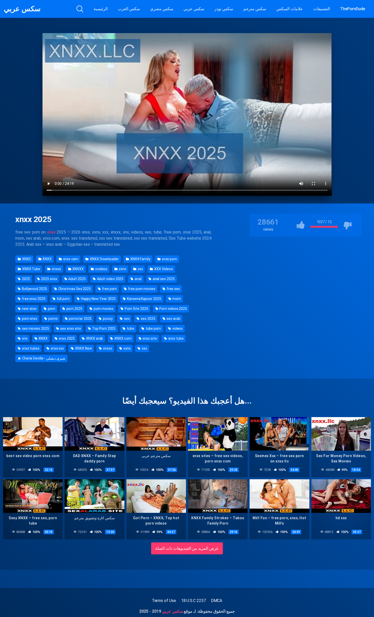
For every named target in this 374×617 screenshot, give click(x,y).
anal (137, 279)
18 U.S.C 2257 (193, 600)
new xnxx (29, 309)
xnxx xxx (57, 348)
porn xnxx (29, 319)
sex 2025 (147, 319)
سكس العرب (129, 8)
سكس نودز (223, 8)
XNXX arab (94, 338)
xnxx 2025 (66, 338)
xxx (140, 269)
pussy (107, 319)
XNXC (26, 259)
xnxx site (149, 338)
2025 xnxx (48, 279)
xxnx (122, 269)
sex (126, 319)
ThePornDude (352, 8)
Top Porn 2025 (103, 328)
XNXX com (122, 338)
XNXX (47, 259)
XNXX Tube (30, 269)
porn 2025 (74, 309)
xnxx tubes (30, 348)
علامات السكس (289, 8)
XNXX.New (83, 348)
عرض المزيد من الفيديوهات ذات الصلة (187, 548)
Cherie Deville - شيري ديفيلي (43, 358)
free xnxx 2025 (33, 299)
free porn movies (141, 289)
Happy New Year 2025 (98, 299)
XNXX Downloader (104, 259)
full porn (63, 299)
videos (177, 328)
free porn (109, 289)
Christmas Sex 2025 (74, 289)
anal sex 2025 (163, 279)
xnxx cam (70, 259)
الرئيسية (101, 8)
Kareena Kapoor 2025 (143, 299)
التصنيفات (321, 8)
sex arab (173, 319)
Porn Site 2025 (136, 309)
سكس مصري (161, 8)
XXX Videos (163, 269)
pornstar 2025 (80, 319)
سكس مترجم (254, 8)
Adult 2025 (77, 279)
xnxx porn (169, 259)
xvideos (100, 269)
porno (53, 319)
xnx (24, 338)
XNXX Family (140, 259)
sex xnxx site (70, 328)
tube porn (153, 328)
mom (176, 299)
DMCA (216, 600)
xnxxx (107, 348)
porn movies (103, 309)
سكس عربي (22, 9)
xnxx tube (175, 338)
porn (51, 309)
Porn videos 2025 (173, 309)
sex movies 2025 (35, 328)
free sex (173, 289)
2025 (25, 279)
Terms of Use (164, 600)
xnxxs (56, 269)
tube (130, 328)
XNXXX (78, 269)
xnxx (51, 232)
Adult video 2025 (110, 279)
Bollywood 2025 (34, 289)
